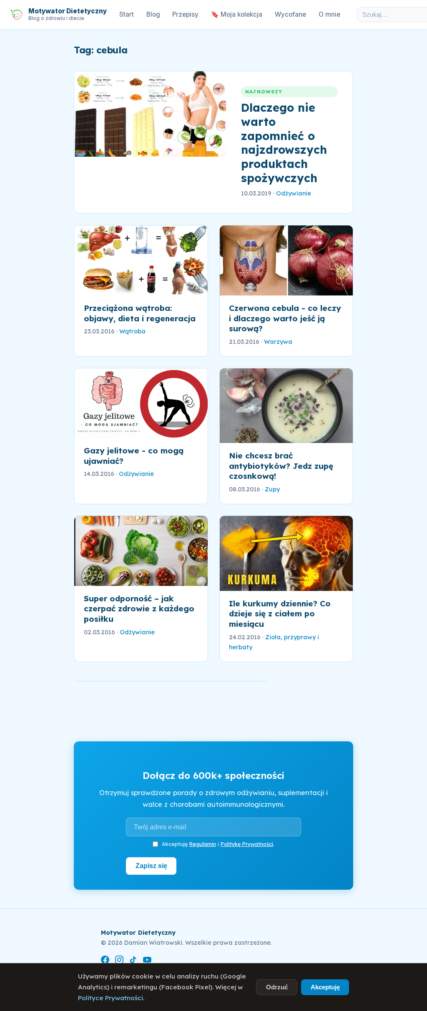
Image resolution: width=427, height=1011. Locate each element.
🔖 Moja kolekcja (236, 14)
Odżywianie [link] (293, 193)
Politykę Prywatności (247, 844)
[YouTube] (147, 961)
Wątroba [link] (132, 331)
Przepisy (185, 14)
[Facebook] (105, 961)
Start (126, 14)
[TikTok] (133, 961)
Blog (153, 14)
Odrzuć (277, 987)
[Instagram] (119, 961)
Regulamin (202, 844)
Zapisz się (151, 865)
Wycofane (290, 14)
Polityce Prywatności (110, 998)
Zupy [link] (272, 489)
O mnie (329, 14)
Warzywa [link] (278, 341)
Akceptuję (325, 987)
